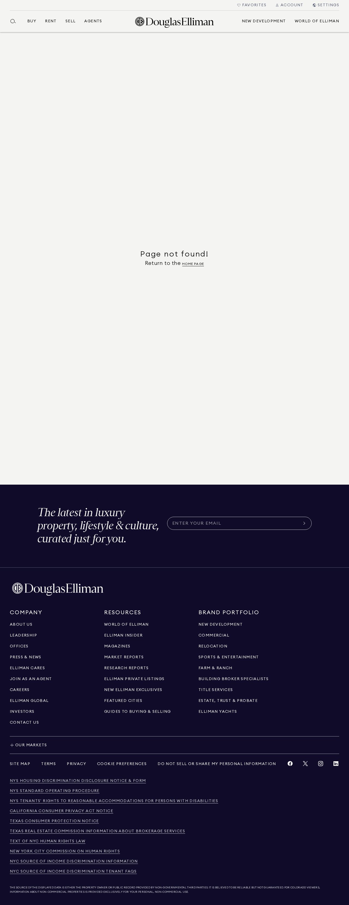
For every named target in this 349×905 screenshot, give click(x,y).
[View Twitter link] (305, 765)
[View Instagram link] (320, 765)
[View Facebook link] (290, 765)
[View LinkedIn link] (336, 765)
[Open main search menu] (15, 21)
